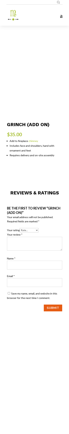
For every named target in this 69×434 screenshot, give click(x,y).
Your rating (13, 230)
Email (11, 276)
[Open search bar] (58, 2)
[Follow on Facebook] (27, 390)
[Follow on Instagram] (35, 390)
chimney (33, 140)
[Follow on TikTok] (42, 390)
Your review (14, 234)
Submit (53, 308)
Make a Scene (39, 413)
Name (11, 258)
